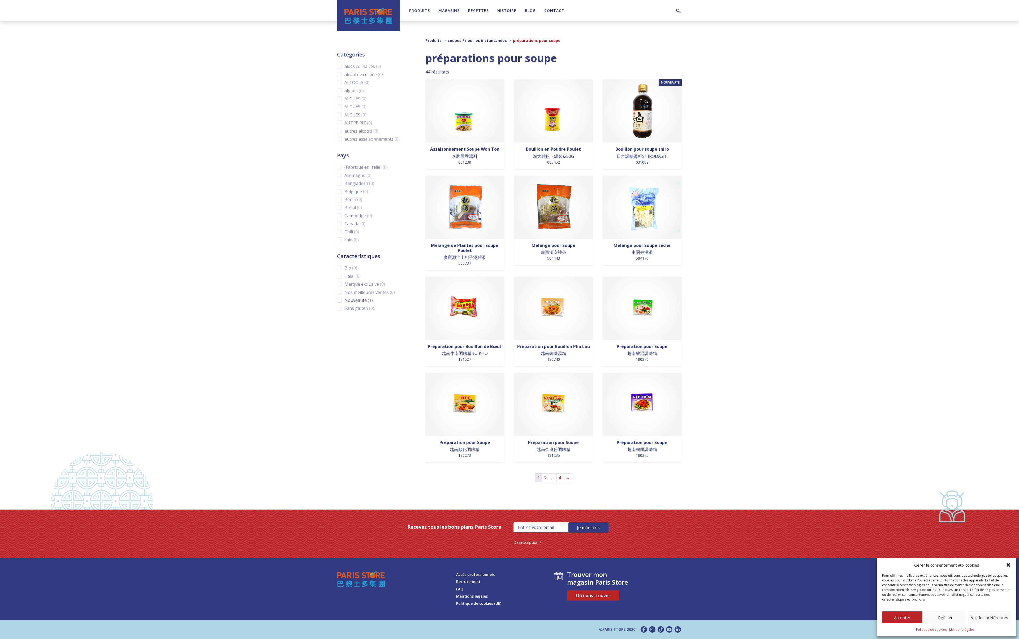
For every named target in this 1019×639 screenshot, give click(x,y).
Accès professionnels (475, 574)
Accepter (902, 617)
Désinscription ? (527, 542)
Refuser (945, 617)
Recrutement (468, 581)
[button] (1008, 565)
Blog (530, 10)
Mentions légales (961, 629)
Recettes (478, 10)
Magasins (449, 10)
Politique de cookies (931, 629)
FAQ (459, 589)
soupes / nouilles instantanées (477, 40)
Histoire (506, 10)
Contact (554, 10)
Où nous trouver (593, 595)
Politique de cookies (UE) (478, 603)
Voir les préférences (989, 617)
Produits (419, 10)
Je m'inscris (588, 528)
